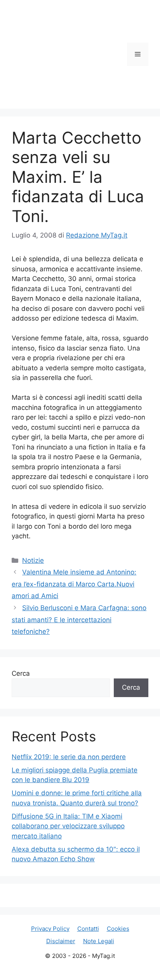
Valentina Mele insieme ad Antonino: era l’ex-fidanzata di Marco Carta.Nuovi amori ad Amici (74, 584)
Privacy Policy (50, 928)
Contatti (88, 928)
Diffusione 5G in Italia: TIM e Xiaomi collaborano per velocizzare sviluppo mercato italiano (68, 826)
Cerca (21, 673)
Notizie (33, 560)
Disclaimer (60, 941)
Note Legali (98, 941)
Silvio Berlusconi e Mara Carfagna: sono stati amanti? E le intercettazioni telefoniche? (79, 619)
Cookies (118, 928)
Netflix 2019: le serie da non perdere (69, 757)
